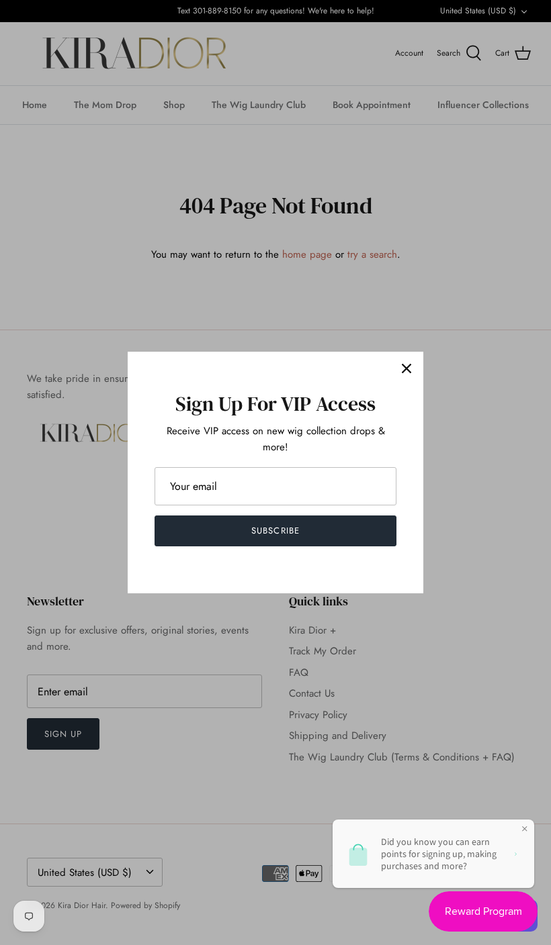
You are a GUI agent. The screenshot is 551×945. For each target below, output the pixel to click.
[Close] (406, 368)
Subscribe (275, 530)
